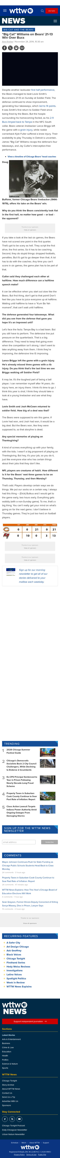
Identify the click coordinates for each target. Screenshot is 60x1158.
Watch (23, 1143)
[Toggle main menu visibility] (5, 10)
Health (5, 1055)
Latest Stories (8, 1035)
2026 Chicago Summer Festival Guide (18, 751)
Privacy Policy (19, 1155)
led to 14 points (47, 106)
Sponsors (6, 1105)
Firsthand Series (16, 962)
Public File (42, 1155)
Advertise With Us (10, 1101)
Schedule (14, 1143)
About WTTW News (11, 1088)
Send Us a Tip (8, 1097)
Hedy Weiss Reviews (18, 966)
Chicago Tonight (16, 958)
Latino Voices (14, 974)
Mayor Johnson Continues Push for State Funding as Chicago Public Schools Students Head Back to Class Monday (27, 865)
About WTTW (34, 1143)
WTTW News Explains (19, 986)
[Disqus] (30, 624)
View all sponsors (30, 230)
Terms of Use (31, 1155)
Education (6, 1051)
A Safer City (13, 942)
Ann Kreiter (7, 41)
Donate (51, 10)
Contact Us (7, 1093)
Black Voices (14, 954)
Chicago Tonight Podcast (13, 1125)
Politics (5, 1059)
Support (46, 1143)
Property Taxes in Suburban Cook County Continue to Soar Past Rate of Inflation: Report (22, 796)
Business (6, 1043)
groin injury (26, 129)
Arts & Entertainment (11, 1039)
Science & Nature (10, 1063)
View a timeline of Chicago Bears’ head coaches (32, 156)
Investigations (15, 970)
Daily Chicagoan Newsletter (14, 1129)
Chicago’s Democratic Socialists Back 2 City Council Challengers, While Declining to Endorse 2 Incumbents (21, 765)
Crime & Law (8, 1047)
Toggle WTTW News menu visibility (56, 21)
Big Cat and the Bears (18, 29)
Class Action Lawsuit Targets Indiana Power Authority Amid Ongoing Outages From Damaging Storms (22, 811)
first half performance (42, 90)
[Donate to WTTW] (30, 1147)
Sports (5, 1067)
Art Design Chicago (18, 946)
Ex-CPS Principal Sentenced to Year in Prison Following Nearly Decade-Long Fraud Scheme (22, 781)
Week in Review (16, 982)
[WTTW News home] (13, 21)
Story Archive (8, 1084)
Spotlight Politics (16, 978)
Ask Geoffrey (14, 950)
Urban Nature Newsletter (13, 1134)
